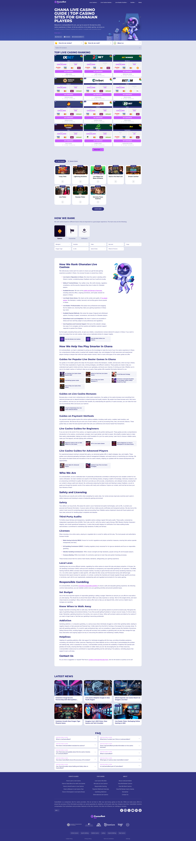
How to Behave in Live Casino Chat (73, 789)
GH (56, 810)
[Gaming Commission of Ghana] (74, 824)
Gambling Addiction (100, 792)
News (140, 2)
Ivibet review (98, 97)
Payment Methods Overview (100, 789)
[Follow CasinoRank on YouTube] (132, 810)
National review (69, 97)
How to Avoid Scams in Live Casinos (73, 786)
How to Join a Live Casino (73, 781)
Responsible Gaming (101, 786)
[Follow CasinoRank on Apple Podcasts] (140, 810)
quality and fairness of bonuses (92, 290)
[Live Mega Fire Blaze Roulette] (98, 174)
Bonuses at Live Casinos (101, 783)
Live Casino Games (106, 2)
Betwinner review (127, 74)
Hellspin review (69, 120)
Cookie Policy (69, 838)
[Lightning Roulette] (80, 174)
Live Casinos (93, 2)
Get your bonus (68, 71)
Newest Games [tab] (74, 161)
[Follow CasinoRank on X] (129, 810)
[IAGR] (120, 824)
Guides (132, 2)
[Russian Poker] (80, 195)
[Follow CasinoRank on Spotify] (136, 810)
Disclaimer (125, 792)
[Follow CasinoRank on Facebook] (121, 810)
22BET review (98, 74)
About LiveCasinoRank (125, 781)
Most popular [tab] (61, 161)
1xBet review (68, 74)
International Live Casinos (100, 794)
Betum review (127, 97)
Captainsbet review (127, 143)
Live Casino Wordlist (101, 781)
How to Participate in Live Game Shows (73, 792)
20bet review (127, 120)
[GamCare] (109, 824)
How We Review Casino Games (125, 789)
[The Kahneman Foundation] (89, 824)
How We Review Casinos (125, 783)
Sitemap (128, 838)
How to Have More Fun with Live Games (73, 783)
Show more (97, 149)
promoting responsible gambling (88, 585)
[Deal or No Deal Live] (115, 174)
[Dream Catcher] (133, 174)
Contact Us (125, 794)
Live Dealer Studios (120, 2)
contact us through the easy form (98, 659)
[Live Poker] (62, 195)
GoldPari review (98, 120)
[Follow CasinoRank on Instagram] (125, 810)
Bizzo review (68, 143)
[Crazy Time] (62, 174)
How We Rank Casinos (125, 786)
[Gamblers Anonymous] (98, 824)
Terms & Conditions (109, 838)
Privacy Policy (88, 838)
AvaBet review (98, 143)
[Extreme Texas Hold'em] (98, 195)
